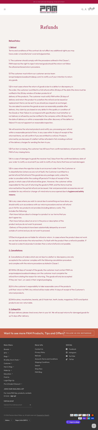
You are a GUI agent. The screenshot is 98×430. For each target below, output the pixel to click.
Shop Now (38, 369)
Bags (5, 356)
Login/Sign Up (9, 380)
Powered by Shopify (43, 415)
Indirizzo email (9, 401)
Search (37, 366)
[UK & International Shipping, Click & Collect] (49, 2)
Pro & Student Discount (12, 384)
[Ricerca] (82, 9)
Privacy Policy (40, 352)
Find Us (6, 377)
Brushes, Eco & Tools (11, 360)
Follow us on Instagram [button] (78, 333)
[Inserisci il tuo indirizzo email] (30, 404)
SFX (5, 353)
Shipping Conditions (42, 362)
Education (7, 374)
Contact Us (39, 349)
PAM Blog (38, 372)
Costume (7, 363)
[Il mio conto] (85, 9)
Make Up (7, 370)
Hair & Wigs (8, 367)
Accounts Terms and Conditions (46, 359)
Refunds (38, 356)
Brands (6, 349)
